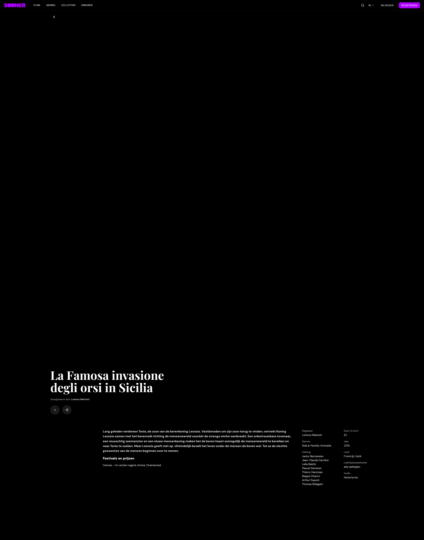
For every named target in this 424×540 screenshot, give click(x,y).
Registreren (409, 5)
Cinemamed (153, 465)
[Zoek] (362, 5)
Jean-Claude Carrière (315, 460)
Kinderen (87, 5)
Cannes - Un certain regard (119, 465)
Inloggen (387, 5)
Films (36, 5)
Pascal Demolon (311, 468)
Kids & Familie (310, 445)
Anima (141, 465)
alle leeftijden (352, 467)
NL (370, 5)
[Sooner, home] (15, 5)
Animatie (325, 445)
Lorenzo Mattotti (80, 399)
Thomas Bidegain (312, 484)
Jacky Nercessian (312, 456)
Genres (50, 5)
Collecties (68, 5)
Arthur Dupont (310, 480)
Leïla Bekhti (309, 464)
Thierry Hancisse (312, 472)
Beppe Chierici (311, 476)
